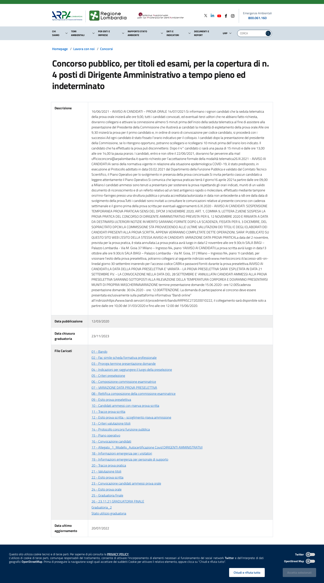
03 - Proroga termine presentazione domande (124, 363)
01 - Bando (99, 351)
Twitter (299, 554)
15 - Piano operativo (106, 435)
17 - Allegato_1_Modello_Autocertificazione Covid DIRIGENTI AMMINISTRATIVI (147, 447)
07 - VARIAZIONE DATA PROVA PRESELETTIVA (124, 387)
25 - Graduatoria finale (107, 495)
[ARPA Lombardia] (68, 15)
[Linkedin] (211, 15)
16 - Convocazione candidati (111, 441)
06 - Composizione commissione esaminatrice (124, 381)
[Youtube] (218, 15)
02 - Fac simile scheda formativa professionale (124, 357)
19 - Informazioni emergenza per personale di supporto (130, 459)
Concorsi (106, 48)
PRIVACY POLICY (118, 554)
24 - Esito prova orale (107, 489)
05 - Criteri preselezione (108, 375)
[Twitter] (205, 15)
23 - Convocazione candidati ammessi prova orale (126, 483)
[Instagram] (231, 15)
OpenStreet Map (294, 561)
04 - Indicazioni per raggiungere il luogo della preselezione (132, 369)
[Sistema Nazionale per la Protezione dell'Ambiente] (168, 15)
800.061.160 (257, 17)
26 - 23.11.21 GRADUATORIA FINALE (118, 501)
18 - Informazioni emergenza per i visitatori (122, 453)
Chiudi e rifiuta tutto (247, 572)
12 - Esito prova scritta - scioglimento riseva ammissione (131, 417)
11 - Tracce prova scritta (108, 411)
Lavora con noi (83, 48)
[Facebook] (224, 15)
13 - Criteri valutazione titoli (111, 423)
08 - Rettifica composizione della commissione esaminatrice (134, 393)
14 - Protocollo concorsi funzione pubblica (121, 429)
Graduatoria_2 (102, 507)
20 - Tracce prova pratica (109, 465)
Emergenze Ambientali (257, 13)
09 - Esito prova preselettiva (111, 399)
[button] (67, 33)
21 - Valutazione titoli (106, 471)
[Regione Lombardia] (109, 15)
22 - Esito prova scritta (107, 477)
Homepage (60, 48)
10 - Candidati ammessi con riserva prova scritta (125, 405)
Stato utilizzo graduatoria (109, 513)
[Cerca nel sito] (268, 33)
